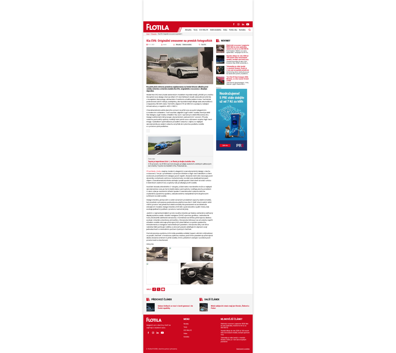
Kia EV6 (204, 44)
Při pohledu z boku (153, 171)
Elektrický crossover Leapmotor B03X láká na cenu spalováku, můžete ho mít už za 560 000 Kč (234, 326)
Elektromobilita (215, 30)
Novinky (186, 324)
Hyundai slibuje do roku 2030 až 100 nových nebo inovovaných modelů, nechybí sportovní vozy (235, 333)
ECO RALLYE (203, 30)
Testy (195, 30)
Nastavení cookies (243, 349)
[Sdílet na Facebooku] (154, 289)
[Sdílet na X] (158, 289)
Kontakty (242, 30)
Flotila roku (233, 30)
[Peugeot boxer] (233, 120)
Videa (225, 30)
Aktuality (188, 30)
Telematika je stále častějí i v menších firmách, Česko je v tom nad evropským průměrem (233, 340)
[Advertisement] (198, 10)
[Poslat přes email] (163, 289)
